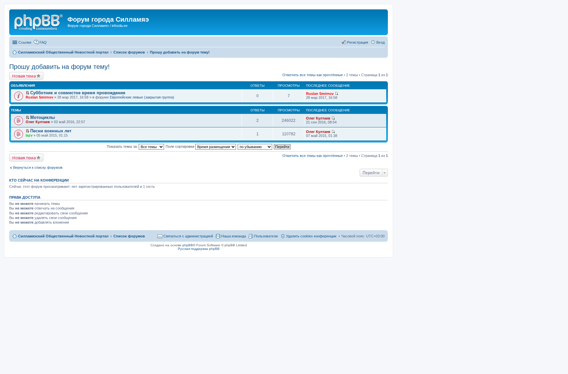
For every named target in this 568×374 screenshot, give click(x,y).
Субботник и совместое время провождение (77, 92)
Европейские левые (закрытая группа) (142, 97)
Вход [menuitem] (380, 42)
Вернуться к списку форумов (37, 167)
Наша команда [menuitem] (233, 236)
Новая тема (24, 76)
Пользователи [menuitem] (266, 236)
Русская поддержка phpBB (199, 249)
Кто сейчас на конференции (39, 180)
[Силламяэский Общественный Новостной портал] (39, 21)
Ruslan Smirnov (39, 97)
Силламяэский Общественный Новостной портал (63, 236)
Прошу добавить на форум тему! (59, 66)
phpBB (187, 245)
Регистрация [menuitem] (357, 42)
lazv (29, 135)
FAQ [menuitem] (43, 42)
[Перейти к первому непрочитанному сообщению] (27, 93)
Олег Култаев (38, 122)
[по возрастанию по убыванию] (255, 146)
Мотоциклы (42, 117)
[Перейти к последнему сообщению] (336, 94)
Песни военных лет (50, 130)
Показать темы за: (123, 146)
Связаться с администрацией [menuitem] (188, 236)
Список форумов (129, 236)
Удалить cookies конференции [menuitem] (311, 236)
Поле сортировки (180, 146)
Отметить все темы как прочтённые (312, 75)
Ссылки (24, 42)
